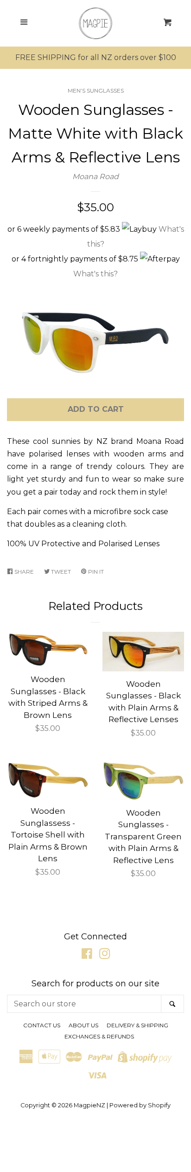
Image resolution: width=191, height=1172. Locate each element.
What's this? (95, 273)
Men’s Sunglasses (96, 90)
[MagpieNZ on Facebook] (87, 955)
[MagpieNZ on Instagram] (104, 955)
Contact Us (41, 1025)
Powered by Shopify (140, 1105)
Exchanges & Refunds (99, 1036)
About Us (83, 1025)
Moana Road (95, 176)
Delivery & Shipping (137, 1025)
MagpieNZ (89, 1105)
